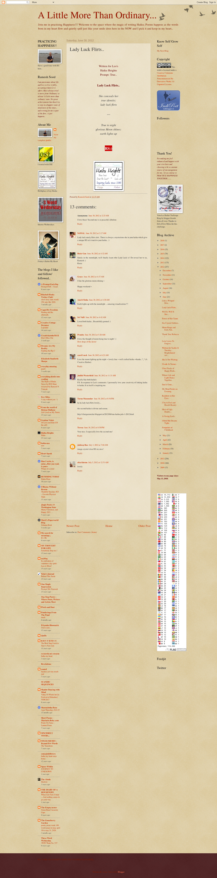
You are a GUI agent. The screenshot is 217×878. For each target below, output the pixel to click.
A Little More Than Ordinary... (97, 14)
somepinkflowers (48, 753)
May (165, 435)
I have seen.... (46, 627)
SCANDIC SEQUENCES (47, 683)
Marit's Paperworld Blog (49, 521)
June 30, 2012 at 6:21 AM (98, 355)
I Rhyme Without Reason (48, 488)
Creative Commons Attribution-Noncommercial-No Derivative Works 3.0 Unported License (165, 78)
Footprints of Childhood (167, 428)
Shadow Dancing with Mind (50, 691)
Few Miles (45, 397)
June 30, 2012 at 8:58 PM (94, 427)
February (166, 448)
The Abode (46, 779)
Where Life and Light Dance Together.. (168, 377)
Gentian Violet (47, 420)
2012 (162, 266)
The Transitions (47, 745)
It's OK (44, 538)
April (165, 439)
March (165, 444)
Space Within (47, 766)
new (42, 445)
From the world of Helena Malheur (49, 408)
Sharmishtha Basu (49, 707)
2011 (162, 458)
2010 (162, 463)
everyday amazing (49, 366)
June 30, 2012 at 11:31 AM (105, 375)
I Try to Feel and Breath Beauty (169, 403)
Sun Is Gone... (167, 384)
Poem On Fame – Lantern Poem (48, 724)
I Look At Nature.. (169, 364)
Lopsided (44, 327)
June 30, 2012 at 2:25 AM (98, 215)
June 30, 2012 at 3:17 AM (96, 233)
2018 (162, 240)
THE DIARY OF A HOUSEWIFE (49, 791)
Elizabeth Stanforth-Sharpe (50, 360)
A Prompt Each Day (49, 284)
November (167, 274)
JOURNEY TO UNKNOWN (47, 770)
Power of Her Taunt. (170, 318)
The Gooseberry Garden (48, 821)
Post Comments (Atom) (87, 532)
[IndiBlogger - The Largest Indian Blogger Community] (168, 109)
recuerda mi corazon (50, 653)
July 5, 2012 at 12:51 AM (98, 462)
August (166, 288)
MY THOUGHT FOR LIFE (48, 547)
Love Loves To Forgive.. (168, 342)
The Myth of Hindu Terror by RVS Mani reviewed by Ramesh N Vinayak (50, 385)
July (164, 292)
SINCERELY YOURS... (47, 734)
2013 (162, 262)
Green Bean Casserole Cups (49, 811)
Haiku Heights (47, 432)
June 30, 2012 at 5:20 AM (95, 334)
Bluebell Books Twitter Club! (47, 295)
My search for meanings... (47, 534)
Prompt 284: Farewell (49, 589)
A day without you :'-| (49, 399)
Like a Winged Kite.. (168, 301)
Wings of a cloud (47, 468)
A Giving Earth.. (168, 416)
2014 (162, 258)
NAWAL (81, 233)
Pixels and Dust (47, 607)
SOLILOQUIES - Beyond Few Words (49, 742)
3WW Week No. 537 (49, 843)
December (167, 270)
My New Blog (162, 50)
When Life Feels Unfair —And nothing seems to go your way (50, 797)
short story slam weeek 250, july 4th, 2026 (50, 300)
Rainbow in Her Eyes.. (168, 397)
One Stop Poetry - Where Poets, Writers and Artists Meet (50, 599)
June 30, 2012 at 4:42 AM (96, 317)
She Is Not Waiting (169, 359)
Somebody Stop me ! (49, 550)
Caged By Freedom (49, 309)
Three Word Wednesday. (46, 839)
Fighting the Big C (48, 350)
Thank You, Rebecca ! (170, 335)
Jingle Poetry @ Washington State (48, 506)
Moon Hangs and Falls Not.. (169, 328)
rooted (44, 669)
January (166, 453)
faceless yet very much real (49, 672)
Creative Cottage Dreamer (48, 324)
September (167, 283)
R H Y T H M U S (48, 640)
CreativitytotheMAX (50, 335)
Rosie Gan (81, 253)
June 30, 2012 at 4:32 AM (97, 253)
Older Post (144, 526)
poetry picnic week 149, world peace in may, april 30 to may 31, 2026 (50, 828)
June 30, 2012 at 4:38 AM (99, 299)
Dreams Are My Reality (48, 347)
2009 (162, 467)
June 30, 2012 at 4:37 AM (94, 276)
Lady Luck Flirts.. (169, 307)
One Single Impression (46, 585)
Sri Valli (81, 317)
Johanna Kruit (46, 525)
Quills (44, 635)
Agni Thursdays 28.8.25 (50, 710)
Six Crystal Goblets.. (170, 322)
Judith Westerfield (85, 375)
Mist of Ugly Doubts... (167, 410)
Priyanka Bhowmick (50, 625)
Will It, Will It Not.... (168, 312)
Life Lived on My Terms (50, 412)
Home (108, 526)
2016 (162, 249)
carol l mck (82, 355)
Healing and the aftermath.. (47, 313)
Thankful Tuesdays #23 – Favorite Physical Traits (50, 494)
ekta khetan (82, 462)
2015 (162, 253)
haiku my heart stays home (49, 757)
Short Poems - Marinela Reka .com (50, 719)
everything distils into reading (50, 377)
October (166, 279)
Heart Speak (46, 453)
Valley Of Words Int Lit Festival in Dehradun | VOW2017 (50, 697)
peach (43, 368)
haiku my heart (46, 656)
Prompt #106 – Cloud (49, 286)
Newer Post (72, 526)
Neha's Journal (47, 573)
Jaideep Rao (82, 444)
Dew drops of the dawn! (86, 341)
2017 (162, 244)
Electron (44, 781)
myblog (44, 558)
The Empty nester (49, 807)
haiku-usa (45, 443)
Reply (79, 223)
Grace (80, 276)
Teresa (80, 427)
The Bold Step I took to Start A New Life (50, 644)
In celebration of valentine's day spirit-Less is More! (49, 563)
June (165, 296)
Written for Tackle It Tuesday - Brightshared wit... (170, 351)
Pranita (80, 334)
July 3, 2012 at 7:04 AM (98, 444)
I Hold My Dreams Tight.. (169, 421)
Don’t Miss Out (47, 338)
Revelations (46, 663)
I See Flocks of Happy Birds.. (169, 369)
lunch (43, 617)
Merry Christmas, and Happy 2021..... (49, 510)
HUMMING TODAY (50, 476)
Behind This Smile (48, 576)
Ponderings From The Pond (48, 613)
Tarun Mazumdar (85, 398)
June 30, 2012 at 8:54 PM (104, 398)
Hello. (43, 435)
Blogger (121, 871)
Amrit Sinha (82, 299)
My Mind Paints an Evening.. (169, 390)
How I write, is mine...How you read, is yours (50, 464)
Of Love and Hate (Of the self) (49, 423)
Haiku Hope (45, 479)
